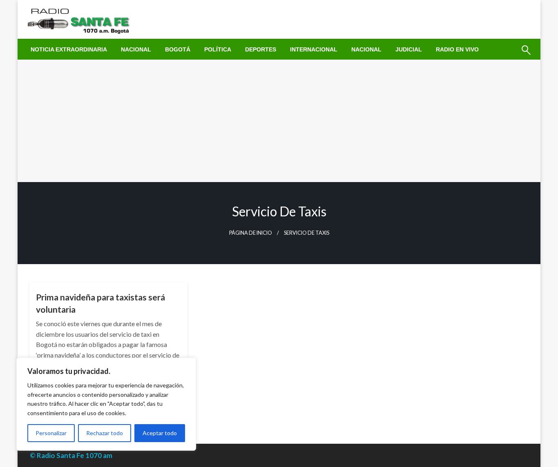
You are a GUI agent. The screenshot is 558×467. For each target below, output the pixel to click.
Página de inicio (250, 233)
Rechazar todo (104, 432)
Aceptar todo (160, 432)
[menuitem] (69, 49)
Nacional (136, 49)
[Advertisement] (279, 121)
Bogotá (177, 49)
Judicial (408, 49)
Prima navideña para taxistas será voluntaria (100, 303)
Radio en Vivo (457, 49)
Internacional (313, 49)
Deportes (260, 49)
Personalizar (51, 432)
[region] (106, 404)
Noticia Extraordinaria (69, 49)
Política (217, 49)
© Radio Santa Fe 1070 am (71, 455)
